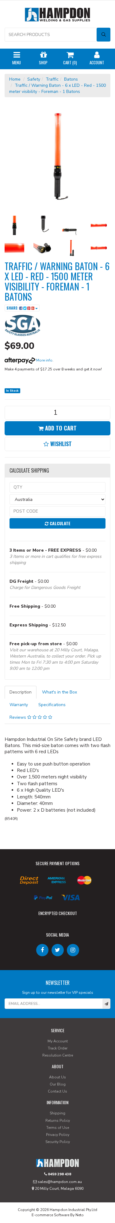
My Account (58, 1041)
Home (15, 79)
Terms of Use (57, 1127)
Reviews (18, 717)
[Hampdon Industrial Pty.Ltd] (57, 16)
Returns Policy (57, 1120)
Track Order (57, 1048)
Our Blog (58, 1084)
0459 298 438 (59, 1174)
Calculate (59, 523)
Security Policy (57, 1141)
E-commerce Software (50, 1215)
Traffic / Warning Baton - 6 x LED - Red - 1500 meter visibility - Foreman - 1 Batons (57, 88)
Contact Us (57, 1091)
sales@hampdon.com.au (59, 1181)
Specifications (52, 705)
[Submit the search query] (103, 35)
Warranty (19, 705)
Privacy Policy (57, 1134)
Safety (33, 79)
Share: (12, 307)
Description (21, 692)
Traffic (52, 79)
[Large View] (14, 225)
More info (43, 360)
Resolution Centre (57, 1055)
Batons (71, 79)
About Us (57, 1077)
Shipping (57, 1113)
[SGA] (23, 325)
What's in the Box (59, 692)
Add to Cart (60, 428)
